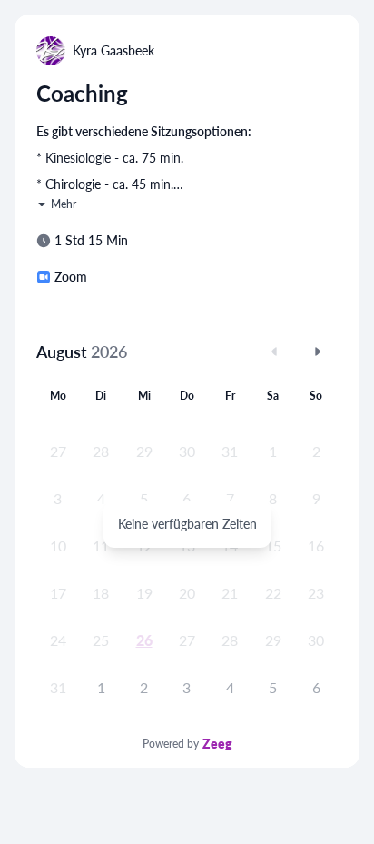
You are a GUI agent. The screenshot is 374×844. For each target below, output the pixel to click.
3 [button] (186, 687)
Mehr (63, 204)
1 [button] (101, 687)
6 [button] (316, 687)
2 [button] (144, 687)
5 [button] (273, 687)
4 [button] (230, 687)
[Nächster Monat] (318, 352)
